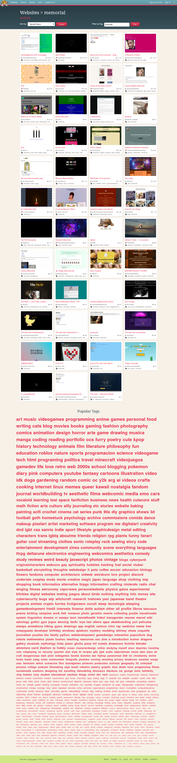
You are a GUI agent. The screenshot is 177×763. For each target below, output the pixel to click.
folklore (112, 719)
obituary (130, 245)
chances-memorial (29, 274)
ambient (87, 708)
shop (122, 579)
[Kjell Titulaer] (71, 43)
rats (149, 708)
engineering (79, 553)
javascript (79, 559)
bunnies (85, 655)
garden (105, 713)
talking (121, 716)
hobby (61, 648)
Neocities (23, 759)
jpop (90, 678)
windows (68, 630)
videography (127, 684)
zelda (110, 735)
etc (96, 505)
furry (84, 276)
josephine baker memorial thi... (102, 209)
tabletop (77, 697)
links (60, 643)
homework (42, 713)
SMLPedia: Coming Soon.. (100, 178)
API (131, 759)
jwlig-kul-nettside (132, 119)
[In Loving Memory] (36, 382)
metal (126, 529)
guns (40, 724)
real (40, 307)
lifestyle (84, 529)
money (143, 594)
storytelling (34, 307)
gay (80, 276)
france (110, 214)
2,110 (85, 181)
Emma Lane (60, 147)
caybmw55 (95, 366)
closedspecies (87, 716)
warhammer (121, 741)
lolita (30, 681)
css (37, 529)
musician (110, 743)
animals (66, 446)
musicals (33, 643)
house (134, 735)
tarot (73, 617)
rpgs (67, 667)
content (66, 724)
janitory (130, 152)
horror (79, 432)
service (91, 705)
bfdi (125, 655)
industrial (91, 732)
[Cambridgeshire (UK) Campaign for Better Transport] (36, 43)
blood (137, 732)
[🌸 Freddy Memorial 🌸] (71, 258)
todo (152, 730)
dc (149, 691)
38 (86, 397)
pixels (50, 639)
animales (55, 691)
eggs (37, 183)
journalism (23, 635)
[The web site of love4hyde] (140, 320)
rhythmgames (104, 730)
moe (131, 727)
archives (143, 719)
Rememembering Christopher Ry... (69, 394)
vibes (18, 730)
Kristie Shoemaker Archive (100, 85)
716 (51, 274)
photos (96, 559)
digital (35, 594)
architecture (70, 574)
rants (111, 711)
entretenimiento (20, 743)
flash (47, 691)
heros (110, 60)
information (99, 584)
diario (28, 743)
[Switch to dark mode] (174, 2)
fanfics (130, 719)
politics (72, 459)
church (25, 732)
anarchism (38, 678)
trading (98, 691)
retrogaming (152, 684)
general (59, 711)
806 (155, 243)
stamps (21, 626)
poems (21, 613)
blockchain (139, 724)
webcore (68, 152)
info (133, 594)
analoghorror (151, 713)
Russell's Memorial (63, 240)
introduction (120, 639)
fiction (33, 505)
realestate (130, 681)
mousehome (61, 181)
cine (18, 652)
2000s (83, 466)
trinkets (106, 691)
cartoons (109, 473)
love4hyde (130, 335)
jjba (101, 716)
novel (142, 678)
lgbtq (53, 535)
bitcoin (124, 694)
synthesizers (130, 732)
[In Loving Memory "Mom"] (71, 197)
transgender (139, 91)
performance (152, 722)
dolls (89, 608)
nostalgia (120, 486)
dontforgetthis (96, 119)
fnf (95, 643)
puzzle (133, 613)
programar (141, 691)
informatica (51, 584)
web (71, 466)
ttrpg (20, 553)
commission (114, 730)
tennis (138, 708)
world (34, 700)
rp (93, 399)
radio (143, 584)
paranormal (114, 655)
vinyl (97, 730)
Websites (14, 2)
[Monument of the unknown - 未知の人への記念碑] (105, 43)
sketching (115, 697)
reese (32, 183)
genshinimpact (60, 716)
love (49, 466)
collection (73, 684)
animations (35, 626)
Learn (40, 2)
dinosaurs (99, 671)
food (152, 419)
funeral (79, 337)
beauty (62, 559)
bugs (43, 599)
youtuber (19, 732)
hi (129, 694)
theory (54, 722)
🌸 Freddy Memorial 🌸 (65, 270)
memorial (27, 60)
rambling (31, 738)
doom (122, 687)
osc (97, 639)
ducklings (34, 337)
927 (86, 119)
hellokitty (147, 671)
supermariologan (112, 183)
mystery (95, 630)
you (112, 122)
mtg (158, 722)
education (27, 453)
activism (45, 307)
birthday (55, 630)
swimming (155, 694)
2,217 (50, 181)
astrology (22, 622)
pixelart (40, 523)
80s (36, 152)
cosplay (39, 579)
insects (85, 691)
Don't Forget (129, 301)
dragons (146, 639)
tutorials (119, 719)
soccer (115, 569)
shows (142, 511)
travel (87, 459)
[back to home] (4, 3)
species (86, 727)
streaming (47, 541)
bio (46, 635)
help (48, 687)
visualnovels (148, 613)
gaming (130, 60)
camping (150, 724)
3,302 (119, 89)
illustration (132, 473)
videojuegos (130, 459)
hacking (72, 307)
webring (142, 743)
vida (83, 702)
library (132, 708)
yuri (135, 622)
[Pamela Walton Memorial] (140, 73)
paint (100, 746)
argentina (19, 746)
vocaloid (24, 500)
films (95, 493)
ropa (83, 697)
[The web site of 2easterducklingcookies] (36, 320)
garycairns (60, 89)
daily (77, 727)
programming (80, 419)
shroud (60, 337)
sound (122, 697)
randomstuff (45, 735)
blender (141, 643)
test (53, 500)
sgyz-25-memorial (28, 366)
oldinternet (125, 727)
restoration (136, 152)
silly (67, 505)
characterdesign (86, 648)
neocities (100, 727)
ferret (101, 245)
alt (155, 652)
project (124, 574)
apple (79, 730)
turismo (66, 711)
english (90, 626)
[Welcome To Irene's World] (36, 104)
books (77, 425)
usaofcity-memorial (98, 397)
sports (76, 453)
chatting (52, 697)
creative (74, 579)
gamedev (26, 466)
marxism (69, 735)
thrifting (107, 702)
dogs (44, 152)
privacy (118, 659)
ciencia (96, 741)
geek (35, 727)
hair (71, 708)
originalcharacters (30, 564)
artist (113, 152)
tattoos (134, 694)
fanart (146, 535)
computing (142, 681)
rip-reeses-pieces (28, 181)
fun (135, 446)
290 (51, 366)
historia (144, 674)
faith (47, 743)
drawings (70, 626)
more (106, 735)
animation (43, 432)
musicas (70, 719)
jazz (101, 681)
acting (96, 678)
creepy (32, 687)
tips (98, 743)
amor (131, 648)
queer (149, 91)
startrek (131, 724)
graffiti (140, 711)
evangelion (95, 735)
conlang (143, 722)
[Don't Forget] (140, 289)
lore (114, 574)
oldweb (87, 574)
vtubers (151, 681)
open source (33, 759)
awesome (113, 674)
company (111, 724)
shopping (23, 584)
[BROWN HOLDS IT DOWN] (140, 258)
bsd (106, 700)
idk (19, 480)
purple (111, 700)
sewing (118, 541)
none (130, 667)
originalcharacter (40, 730)
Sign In (167, 2)
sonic (79, 541)
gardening (47, 480)
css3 (91, 741)
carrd (35, 648)
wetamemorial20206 (133, 366)
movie (61, 579)
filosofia (122, 730)
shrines (105, 719)
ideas (142, 697)
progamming (142, 667)
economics (26, 700)
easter (40, 337)
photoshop (130, 746)
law (94, 655)
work (56, 613)
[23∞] (36, 135)
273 (86, 366)
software (87, 523)
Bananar (128, 116)
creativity (148, 523)
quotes (96, 716)
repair (44, 741)
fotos (115, 735)
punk (97, 511)
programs (59, 724)
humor (134, 639)
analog (148, 697)
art (113, 60)
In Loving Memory (28, 394)
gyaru (58, 626)
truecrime (130, 697)
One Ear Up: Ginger (133, 209)
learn (18, 705)
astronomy (50, 589)
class (142, 732)
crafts (144, 480)
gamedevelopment (30, 608)
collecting (121, 613)
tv (66, 493)
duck (44, 337)
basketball (24, 569)
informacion (150, 727)
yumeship (55, 684)
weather (97, 694)
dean (151, 245)
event (114, 691)
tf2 (137, 663)
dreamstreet (79, 399)
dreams (48, 617)
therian (37, 694)
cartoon (101, 626)
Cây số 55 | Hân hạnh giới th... (102, 363)
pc (24, 684)
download (105, 746)
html (31, 459)
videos (129, 480)
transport (51, 60)
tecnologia (116, 603)
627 (155, 274)
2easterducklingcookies (30, 335)
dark (43, 655)
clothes (65, 541)
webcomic (113, 493)
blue (115, 667)
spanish (59, 652)
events (107, 613)
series (85, 511)
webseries (79, 708)
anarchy (151, 719)
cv (144, 713)
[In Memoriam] (105, 104)
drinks (89, 746)
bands (131, 700)
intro (111, 626)
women (42, 711)
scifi (37, 511)
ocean (71, 648)
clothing (134, 579)
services (87, 687)
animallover (51, 245)
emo (144, 493)
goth (36, 517)
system (21, 617)
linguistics (34, 617)
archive (112, 91)
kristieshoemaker (98, 89)
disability (87, 735)
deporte (78, 681)
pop (106, 681)
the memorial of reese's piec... (32, 178)
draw (112, 681)
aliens (97, 622)
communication (26, 730)
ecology (41, 687)
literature (95, 446)
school (98, 466)
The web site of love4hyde (135, 332)
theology (73, 337)
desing (26, 738)
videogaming (45, 708)
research (79, 599)
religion (99, 535)
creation (31, 708)
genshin (96, 613)
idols (38, 735)
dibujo (30, 727)
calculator (146, 730)
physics (112, 589)
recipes (87, 652)
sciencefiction (33, 711)
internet (43, 486)
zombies (41, 743)
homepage (99, 702)
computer (51, 574)
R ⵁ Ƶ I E (59, 363)
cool (33, 541)
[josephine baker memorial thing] (105, 197)
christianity (140, 655)
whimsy (121, 630)
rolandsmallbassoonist (99, 304)
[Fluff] (36, 73)
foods (28, 659)
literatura (111, 671)
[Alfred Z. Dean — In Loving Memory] (140, 228)
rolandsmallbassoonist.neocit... (102, 301)
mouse (60, 183)
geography (127, 663)
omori (91, 674)
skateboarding (121, 622)
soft (125, 719)
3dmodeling (84, 671)
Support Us (49, 2)
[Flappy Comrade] (140, 351)
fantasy (91, 473)
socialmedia (23, 671)
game (103, 432)
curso (34, 713)
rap (118, 626)
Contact (153, 759)
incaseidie (95, 335)
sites (18, 713)
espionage (103, 214)
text (37, 708)
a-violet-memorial (29, 212)
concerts (144, 716)
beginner (69, 743)
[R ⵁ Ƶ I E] (71, 351)
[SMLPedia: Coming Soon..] (105, 166)
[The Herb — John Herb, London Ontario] (36, 289)
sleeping (133, 603)
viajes (18, 735)
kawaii (102, 486)
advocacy (51, 122)
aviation (105, 711)
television (150, 609)
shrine (152, 655)
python (65, 635)
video (151, 473)
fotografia (71, 659)
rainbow (18, 741)
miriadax (38, 741)
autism (99, 608)
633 (120, 274)
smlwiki (98, 183)
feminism (28, 663)
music (30, 419)
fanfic (74, 622)
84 (51, 397)
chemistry (81, 678)
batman (136, 722)
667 (155, 119)
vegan (37, 738)
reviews (35, 559)
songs (154, 659)
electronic (153, 674)
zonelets (144, 659)
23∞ (22, 147)
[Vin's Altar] (140, 166)
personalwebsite (91, 589)
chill (43, 702)
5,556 (119, 150)
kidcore (145, 705)
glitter (58, 727)
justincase (94, 332)
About (106, 759)
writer (32, 719)
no (39, 652)
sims (38, 732)
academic (57, 719)
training (49, 732)
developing (92, 743)
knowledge (119, 705)
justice (154, 91)
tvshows (94, 599)
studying (111, 648)
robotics (85, 667)
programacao (135, 705)
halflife (45, 746)
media (131, 493)
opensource (68, 697)
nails (72, 711)
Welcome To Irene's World (31, 116)
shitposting (148, 711)
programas (20, 702)
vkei (67, 652)
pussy (132, 368)
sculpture (136, 702)
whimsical (62, 735)
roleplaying (30, 652)
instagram (138, 730)
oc (95, 480)
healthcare (51, 702)
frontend (51, 743)
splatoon (82, 630)
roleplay (92, 541)
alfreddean (130, 243)
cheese (72, 741)
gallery (21, 643)
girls (49, 681)
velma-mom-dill (62, 212)
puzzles (37, 635)
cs (82, 730)
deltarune (35, 553)
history (117, 60)
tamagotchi (50, 741)
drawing (119, 432)
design (63, 432)
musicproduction (80, 719)
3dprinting (21, 694)
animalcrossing (114, 738)
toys (82, 622)
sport (70, 529)
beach (129, 735)
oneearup (130, 212)
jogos (52, 622)
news (114, 500)
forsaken (97, 724)
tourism (84, 705)
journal (108, 122)
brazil (18, 708)
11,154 (119, 58)
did (154, 711)
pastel (38, 684)
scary (24, 708)
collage (32, 667)
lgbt (145, 91)
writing (23, 425)
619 (51, 304)
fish (63, 613)
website (122, 505)
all (118, 608)
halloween (127, 702)
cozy (36, 674)
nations (112, 399)
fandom (140, 486)
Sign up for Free (156, 2)
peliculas (145, 622)
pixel (51, 655)
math (21, 505)
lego (92, 691)
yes (39, 697)
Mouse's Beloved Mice (64, 178)
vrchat (28, 735)
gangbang (34, 276)
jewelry (95, 667)
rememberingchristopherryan (66, 397)
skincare (57, 694)
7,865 (154, 89)
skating (45, 684)
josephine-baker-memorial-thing (102, 212)
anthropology (56, 708)
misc (148, 678)
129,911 (49, 58)
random (68, 480)
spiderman (33, 724)
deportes (141, 648)
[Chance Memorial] (36, 258)
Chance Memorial (28, 270)
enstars (112, 708)
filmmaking (56, 667)
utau (19, 663)
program (105, 523)
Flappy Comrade (131, 363)
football (23, 517)
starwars (87, 681)
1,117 (50, 243)
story (131, 541)
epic (119, 694)
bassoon (103, 307)
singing (22, 589)
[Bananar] (140, 104)
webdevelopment (83, 635)
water (90, 713)
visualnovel (83, 700)
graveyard (37, 245)
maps (18, 700)
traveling (153, 648)
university (37, 716)
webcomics (102, 553)
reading (57, 439)
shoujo (137, 727)
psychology (75, 517)
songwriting (62, 732)
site (152, 594)
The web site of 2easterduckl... (33, 332)
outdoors (38, 671)
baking (137, 505)
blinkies (22, 594)
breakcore (131, 659)
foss (63, 719)
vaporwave (68, 589)
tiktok (27, 697)
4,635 (154, 150)
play (109, 722)
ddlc (158, 743)
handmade (119, 724)
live (120, 722)
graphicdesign (106, 529)
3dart (44, 719)
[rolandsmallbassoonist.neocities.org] (105, 289)
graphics (127, 511)
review (52, 724)
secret (124, 746)
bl (80, 652)
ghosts (18, 719)
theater (47, 678)
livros (72, 678)
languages (146, 547)
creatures (151, 738)
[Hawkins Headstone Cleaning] (140, 135)
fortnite (129, 643)
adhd (55, 732)
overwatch (145, 735)
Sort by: (23, 24)
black (102, 735)
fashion (111, 425)
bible (23, 705)
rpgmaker (38, 722)
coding (39, 439)
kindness (67, 337)
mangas (74, 700)
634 (86, 274)
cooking (25, 486)
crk (92, 724)
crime (103, 732)
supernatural (99, 687)
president (138, 276)
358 (155, 335)
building (45, 716)
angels (118, 700)
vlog (19, 674)
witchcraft (63, 599)
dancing (63, 622)
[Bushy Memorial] (71, 104)
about (85, 594)
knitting (32, 613)
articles (79, 724)
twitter (54, 738)
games (118, 419)
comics (24, 432)
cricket (29, 705)
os (73, 727)
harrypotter (114, 713)
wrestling (107, 659)
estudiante (96, 711)
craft (19, 655)
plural (114, 702)
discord (137, 574)
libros (137, 608)
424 (120, 335)
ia (33, 730)
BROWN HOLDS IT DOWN (136, 270)
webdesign (77, 569)
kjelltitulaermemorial (64, 58)
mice (65, 183)
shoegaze (86, 724)
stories (106, 505)
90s (107, 511)
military (76, 732)
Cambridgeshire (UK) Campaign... (34, 55)
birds (96, 594)
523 (51, 335)
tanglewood (114, 307)
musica (136, 432)
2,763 (50, 119)
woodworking (38, 746)
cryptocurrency (115, 732)
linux (58, 486)
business (98, 500)
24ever (25, 150)
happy (147, 743)
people (59, 697)
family (54, 635)
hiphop (101, 655)
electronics (56, 553)
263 (120, 366)
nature (61, 453)
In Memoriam (95, 116)
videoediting (74, 691)
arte (91, 432)
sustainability (86, 711)
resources (87, 639)
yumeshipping (52, 730)
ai (118, 480)
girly (122, 681)
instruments (48, 738)
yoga (117, 684)
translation (131, 687)
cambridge (34, 60)
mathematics (35, 639)
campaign (131, 276)
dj (113, 684)
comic (84, 480)
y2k (103, 480)
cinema (64, 511)
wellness (104, 708)
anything (122, 594)
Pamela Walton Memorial (134, 85)
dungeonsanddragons (28, 741)
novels (102, 643)
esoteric (19, 722)
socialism (20, 697)
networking (51, 713)
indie (59, 529)
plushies (84, 659)
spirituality (76, 564)
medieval (48, 705)
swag (36, 659)
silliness (115, 741)
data (142, 652)
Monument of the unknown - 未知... (104, 55)
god (67, 678)
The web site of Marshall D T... (67, 332)
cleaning (90, 702)
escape (102, 122)
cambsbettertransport (29, 58)
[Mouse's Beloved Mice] (71, 166)
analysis (40, 705)
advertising (70, 738)
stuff (155, 500)
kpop (138, 439)
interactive (121, 635)
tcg (124, 743)
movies (61, 425)
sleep (102, 603)
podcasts (92, 700)
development (56, 547)
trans (42, 535)
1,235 (85, 212)
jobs (130, 743)
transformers (133, 674)
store (36, 681)
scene (108, 547)
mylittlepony (92, 722)
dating (145, 738)
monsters (106, 697)
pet (32, 91)
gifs (95, 652)
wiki (149, 617)
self (28, 746)
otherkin (78, 702)
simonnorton (43, 60)
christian (152, 705)
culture (55, 505)
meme (140, 626)
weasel (106, 245)
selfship (78, 722)
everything (125, 547)
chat (152, 584)
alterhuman (75, 713)
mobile (37, 719)
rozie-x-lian (61, 366)
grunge (128, 671)
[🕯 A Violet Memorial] (36, 197)
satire (43, 732)
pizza (87, 643)
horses (64, 684)
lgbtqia (83, 694)
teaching (73, 639)
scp (108, 732)
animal (44, 245)
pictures (21, 667)
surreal (133, 711)
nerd (133, 691)
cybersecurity (27, 599)
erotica (49, 719)
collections (91, 738)
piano (69, 643)
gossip (59, 738)
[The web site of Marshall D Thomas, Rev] (71, 320)
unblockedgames (151, 732)
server (100, 722)
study (21, 559)
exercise (151, 735)
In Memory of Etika (132, 55)
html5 (50, 608)
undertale (23, 579)
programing (50, 459)
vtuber (76, 276)
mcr (81, 684)
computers (50, 473)
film (81, 446)
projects (22, 603)
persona (39, 691)
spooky (140, 738)
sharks (28, 678)
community (91, 547)
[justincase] (105, 320)
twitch (39, 663)
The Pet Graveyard (28, 240)
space (64, 500)
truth (84, 722)
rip (141, 60)
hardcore (69, 702)
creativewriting (89, 730)
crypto (48, 603)
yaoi (105, 599)
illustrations (127, 722)
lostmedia (117, 727)
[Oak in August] (105, 135)
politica (55, 746)
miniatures (135, 743)
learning (41, 500)
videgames (77, 743)
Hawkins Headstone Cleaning (136, 147)
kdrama (155, 697)
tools (137, 671)
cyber (54, 687)
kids (17, 724)
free (148, 626)
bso (108, 307)
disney (67, 730)
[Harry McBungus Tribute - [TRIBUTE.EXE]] (71, 289)
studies (58, 743)
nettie (93, 243)
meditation (129, 730)
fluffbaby (26, 89)
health (126, 500)
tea (119, 678)
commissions (114, 517)
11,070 (154, 58)
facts (139, 735)
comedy (142, 553)
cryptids (151, 716)
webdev (126, 678)
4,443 (85, 89)
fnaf (118, 564)
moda (50, 579)
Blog (126, 759)
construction (22, 687)
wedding (63, 705)
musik (145, 741)
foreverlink (26, 397)
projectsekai (138, 746)
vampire (72, 724)
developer (41, 630)
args (102, 678)
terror (126, 705)
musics (157, 727)
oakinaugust (96, 150)
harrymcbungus (62, 304)
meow (134, 652)
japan (96, 579)
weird (49, 559)
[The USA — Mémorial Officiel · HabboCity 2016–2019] (105, 382)
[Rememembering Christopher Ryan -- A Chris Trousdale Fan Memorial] (71, 382)
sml (94, 183)
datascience (79, 746)
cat (35, 91)
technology (45, 446)
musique (70, 732)
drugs (52, 716)
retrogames (50, 711)
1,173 (154, 212)
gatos (123, 589)
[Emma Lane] (71, 135)
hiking (48, 626)
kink (63, 741)
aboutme (68, 535)
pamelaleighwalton (133, 89)
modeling (41, 700)
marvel (140, 617)
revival (98, 732)
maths (123, 674)
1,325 (154, 181)
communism (56, 659)
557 (120, 304)
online (101, 648)
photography (140, 307)
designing (51, 671)
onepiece (91, 719)
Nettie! (92, 240)
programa (96, 708)
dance (149, 517)
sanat (126, 724)
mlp (145, 579)
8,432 (50, 89)
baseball (63, 687)
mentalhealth (86, 617)
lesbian (108, 152)
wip (51, 599)
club (24, 746)
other (110, 608)
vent (105, 674)
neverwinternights (74, 91)
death (40, 152)
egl (34, 705)
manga (23, 439)
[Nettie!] (105, 228)
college (30, 684)
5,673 (85, 150)
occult (92, 603)
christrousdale (62, 399)
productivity (85, 743)
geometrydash (79, 741)
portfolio (83, 91)
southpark (46, 694)
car (121, 671)
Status (137, 759)
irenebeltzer (26, 119)
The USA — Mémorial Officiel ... (102, 394)
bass (42, 738)
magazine (118, 711)
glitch (127, 716)
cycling (107, 716)
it (89, 569)
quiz (81, 727)
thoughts (60, 569)
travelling (69, 671)
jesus (18, 681)
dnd (19, 529)
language (109, 579)
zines (74, 547)
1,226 (119, 212)
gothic (35, 622)
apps (106, 622)
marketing (68, 523)
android (112, 678)
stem (81, 735)
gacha (59, 713)
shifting (151, 741)
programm (123, 738)
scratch (134, 678)
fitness (35, 589)
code (142, 541)
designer (63, 743)
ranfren (112, 746)
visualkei (77, 738)
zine (104, 639)
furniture (114, 716)
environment (67, 681)
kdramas (138, 713)
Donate (114, 759)
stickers (20, 678)
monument (95, 58)
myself (123, 648)
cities (31, 746)
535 (155, 304)
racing (77, 705)
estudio (115, 722)
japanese (117, 599)
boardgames (73, 663)
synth (32, 152)
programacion (100, 453)
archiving (71, 746)
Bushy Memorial (62, 116)
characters (26, 535)
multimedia (21, 691)
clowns (56, 681)
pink (73, 152)
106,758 (84, 58)
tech (21, 459)
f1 (107, 678)
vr (56, 617)
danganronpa (31, 655)
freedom (143, 700)
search (56, 705)
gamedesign (104, 635)
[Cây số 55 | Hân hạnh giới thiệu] (105, 351)
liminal (70, 716)
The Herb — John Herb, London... (34, 301)
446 (86, 335)
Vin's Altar (129, 178)
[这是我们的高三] (36, 351)
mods (122, 713)
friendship (99, 705)
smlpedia (95, 181)
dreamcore (115, 643)
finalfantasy (130, 741)
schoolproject (27, 716)
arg (111, 480)
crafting (116, 584)
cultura (98, 697)
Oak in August (95, 147)
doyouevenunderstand (134, 58)
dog (129, 214)
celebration (137, 245)
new (122, 732)
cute (81, 152)
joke (156, 738)
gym (44, 622)
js (64, 702)
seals (31, 722)
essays (63, 617)
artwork (102, 152)
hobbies (93, 564)
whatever (106, 684)
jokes (66, 746)
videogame (146, 453)
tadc (101, 741)
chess (132, 630)
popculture (137, 635)
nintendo (131, 584)
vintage (111, 559)
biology (146, 569)
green (114, 694)
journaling (82, 505)
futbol (101, 617)
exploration (84, 738)
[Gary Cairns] (71, 73)
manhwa (72, 674)
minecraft (105, 459)
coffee (104, 569)
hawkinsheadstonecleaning (136, 150)
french (60, 722)
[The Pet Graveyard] (36, 228)
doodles (19, 727)
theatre (140, 599)
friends (84, 535)
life (40, 466)
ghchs (78, 643)
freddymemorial (62, 274)
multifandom (105, 738)
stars (150, 652)
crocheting (98, 713)
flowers (22, 574)
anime (102, 419)
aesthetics (124, 553)
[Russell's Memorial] (71, 228)
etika (144, 60)
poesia (23, 713)
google (75, 735)
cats (37, 122)
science (125, 453)
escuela (71, 687)
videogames (69, 276)
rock (106, 541)
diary (21, 473)
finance (77, 608)
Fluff (22, 85)
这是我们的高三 (27, 363)
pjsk (101, 652)
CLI (120, 759)
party (23, 735)
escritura (46, 724)
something (58, 741)
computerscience (146, 687)
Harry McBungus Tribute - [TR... (68, 301)
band (130, 599)
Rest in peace (95, 270)
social (127, 564)
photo (85, 613)
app (80, 626)
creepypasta (24, 630)
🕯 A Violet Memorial (28, 209)
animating (83, 732)
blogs (123, 559)
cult (110, 741)
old (117, 681)
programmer (112, 687)
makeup (23, 523)
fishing (38, 702)
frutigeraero (76, 603)
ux (105, 722)
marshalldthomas (63, 335)
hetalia (83, 713)
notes (136, 719)
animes (36, 603)
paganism (54, 735)
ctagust (94, 274)
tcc (47, 700)
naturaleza (103, 743)
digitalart (130, 523)
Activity (32, 2)
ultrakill (63, 727)
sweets (61, 730)
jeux (67, 741)
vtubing (124, 735)
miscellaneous (118, 743)
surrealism (106, 694)
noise (44, 659)
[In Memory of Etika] (140, 43)
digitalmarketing (122, 708)
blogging (116, 466)
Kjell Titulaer (60, 55)
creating (77, 716)
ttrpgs (84, 584)
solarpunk (32, 732)
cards (99, 719)
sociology (90, 697)
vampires (45, 613)
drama (45, 697)
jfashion (45, 648)
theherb (25, 304)
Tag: (97, 24)
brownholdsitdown (133, 274)
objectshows (122, 652)
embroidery (19, 738)
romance (74, 613)
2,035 (119, 119)
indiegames (62, 655)
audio (109, 652)
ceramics (66, 713)
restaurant (30, 702)
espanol (98, 738)
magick (87, 741)
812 (120, 243)
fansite (75, 655)
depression (129, 713)
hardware (66, 694)
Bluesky (50, 759)
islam (64, 738)
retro (77, 152)
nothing (107, 594)
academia (151, 702)
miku (154, 691)
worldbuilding (47, 493)
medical (34, 697)
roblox (46, 453)
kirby (143, 702)
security (47, 652)
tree (101, 368)
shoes (119, 702)
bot (145, 724)
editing (139, 529)
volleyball (146, 663)
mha (119, 735)
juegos (74, 594)
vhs (137, 700)
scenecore (51, 663)
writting (59, 702)
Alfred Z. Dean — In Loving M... (137, 240)
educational (58, 674)
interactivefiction (132, 738)
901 (86, 243)
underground (108, 727)
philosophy (119, 446)
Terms (145, 759)
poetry (107, 91)
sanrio (47, 529)
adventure (23, 648)
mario (104, 183)
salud (140, 694)
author (66, 700)
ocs (90, 439)
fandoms (36, 574)
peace (50, 746)
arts (44, 505)
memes (72, 486)
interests (63, 608)
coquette (144, 630)
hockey (125, 700)
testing (62, 594)
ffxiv (61, 663)
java (137, 697)
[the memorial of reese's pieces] (36, 166)
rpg (111, 535)
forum (75, 694)
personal (135, 419)
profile (126, 608)
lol (130, 655)
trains (19, 684)
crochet (49, 511)
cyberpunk (138, 559)
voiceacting (135, 716)
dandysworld (24, 724)
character (46, 722)
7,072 (50, 150)
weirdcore (102, 574)
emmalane (60, 150)
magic (86, 579)
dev (98, 674)
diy (114, 511)
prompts (61, 746)
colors (150, 700)
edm (52, 700)
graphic (106, 667)
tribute (60, 307)
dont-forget (130, 304)
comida (136, 517)
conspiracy (108, 705)
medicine (128, 626)
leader (144, 276)
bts (60, 671)
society (25, 719)
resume (130, 617)
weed (29, 694)
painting (24, 511)
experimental (139, 589)
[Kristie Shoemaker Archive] (105, 73)
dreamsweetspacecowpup (66, 243)
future (33, 735)
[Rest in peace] (105, 258)
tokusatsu (118, 746)
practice (104, 724)
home (19, 659)
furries (60, 603)
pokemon (138, 466)
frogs (78, 711)
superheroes (69, 722)
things (82, 674)
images (97, 684)
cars (155, 493)
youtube (72, 473)
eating (70, 705)
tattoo (18, 716)
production (101, 663)
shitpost (52, 727)
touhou (60, 639)
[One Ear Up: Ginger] (140, 197)
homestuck (52, 517)
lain (89, 622)
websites (48, 594)
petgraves (26, 243)
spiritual (105, 741)
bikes (69, 727)
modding (108, 630)
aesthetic (79, 493)
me (117, 523)
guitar (21, 541)
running (95, 659)
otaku (144, 708)
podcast (43, 667)
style (75, 652)
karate (33, 122)
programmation (43, 727)
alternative (69, 584)
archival (95, 746)
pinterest (87, 663)
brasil (74, 667)
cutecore (141, 500)
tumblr (31, 691)
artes (79, 687)
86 (155, 366)
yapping (66, 708)
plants (121, 535)
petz (29, 713)
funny (134, 535)
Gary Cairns (60, 85)
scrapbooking (21, 711)
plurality (88, 684)
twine (95, 681)
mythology (48, 643)
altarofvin (130, 181)
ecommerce (58, 678)
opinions (153, 743)
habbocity (98, 399)
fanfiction (80, 500)
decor (25, 727)
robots (20, 639)
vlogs (26, 722)
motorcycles (43, 122)
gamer (64, 691)
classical (121, 307)
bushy (59, 119)
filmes (155, 667)
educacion (130, 569)
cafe (25, 681)
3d (152, 511)
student (45, 674)
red (141, 741)
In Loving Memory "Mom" (65, 209)
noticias (72, 730)
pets (129, 183)
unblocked (140, 684)
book (37, 584)
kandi (90, 694)
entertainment (29, 547)
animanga (59, 700)
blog (47, 425)
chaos (142, 727)
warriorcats (124, 691)
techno (146, 694)
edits (85, 746)
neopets (136, 741)
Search (23, 2)
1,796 (119, 181)
